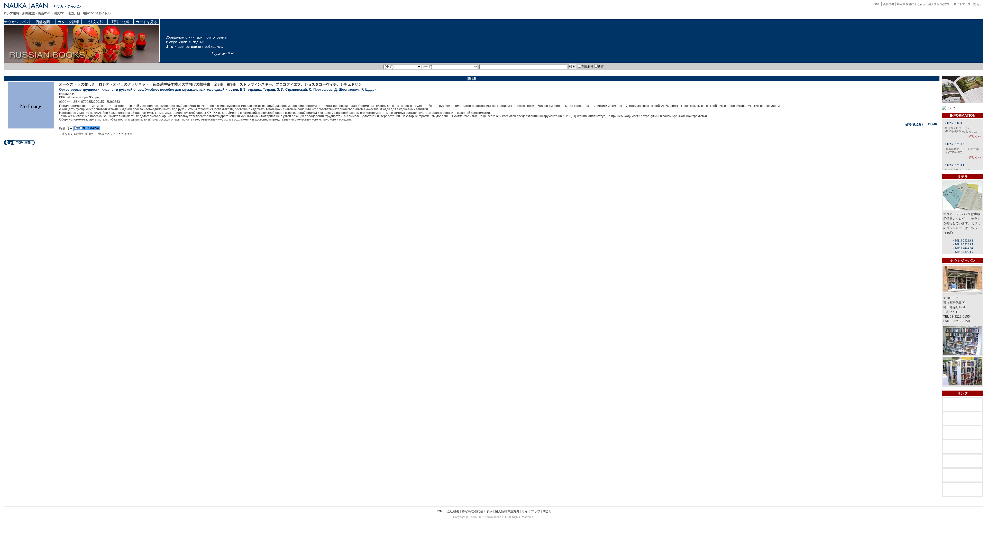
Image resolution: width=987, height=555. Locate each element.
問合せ (977, 4)
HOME (876, 4)
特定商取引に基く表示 (911, 4)
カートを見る (146, 22)
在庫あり (587, 66)
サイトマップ (962, 4)
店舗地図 (42, 22)
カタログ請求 (68, 22)
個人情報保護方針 (939, 4)
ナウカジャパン (16, 22)
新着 (601, 66)
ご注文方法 (95, 22)
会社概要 (888, 4)
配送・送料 (121, 22)
